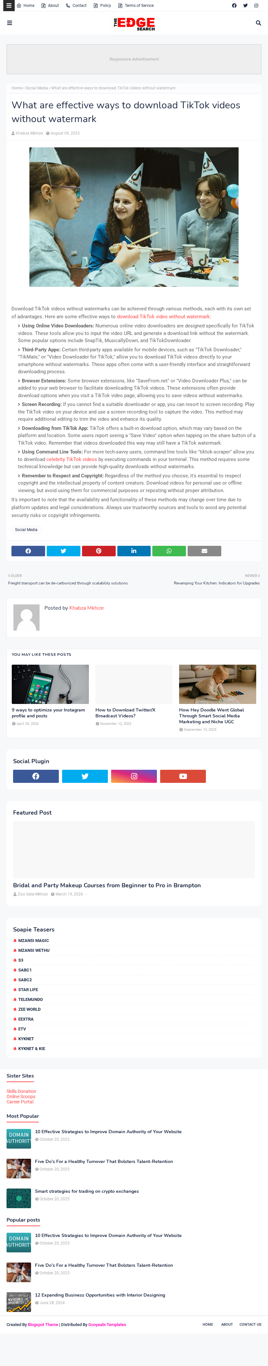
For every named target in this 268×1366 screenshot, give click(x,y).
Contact (80, 5)
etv (22, 1028)
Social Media (36, 88)
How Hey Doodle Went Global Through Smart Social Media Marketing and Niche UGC (211, 716)
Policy (105, 5)
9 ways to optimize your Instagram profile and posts (48, 713)
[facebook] (234, 5)
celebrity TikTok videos (71, 459)
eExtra (26, 1019)
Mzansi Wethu (34, 950)
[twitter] (245, 5)
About (53, 5)
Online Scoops (21, 1096)
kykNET (26, 1038)
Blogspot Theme (43, 1324)
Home (29, 5)
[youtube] (183, 776)
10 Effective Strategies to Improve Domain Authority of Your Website (108, 1132)
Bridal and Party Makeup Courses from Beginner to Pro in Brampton (107, 885)
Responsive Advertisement (134, 59)
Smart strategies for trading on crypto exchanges (87, 1191)
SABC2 (25, 979)
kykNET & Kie (31, 1048)
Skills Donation (21, 1091)
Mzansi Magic (33, 940)
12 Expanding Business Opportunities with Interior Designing (100, 1295)
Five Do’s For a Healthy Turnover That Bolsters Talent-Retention (104, 1162)
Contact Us (250, 1324)
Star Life (28, 989)
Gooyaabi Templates (107, 1324)
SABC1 (25, 970)
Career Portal (20, 1101)
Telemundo (30, 999)
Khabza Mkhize (29, 133)
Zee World (29, 1009)
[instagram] (256, 5)
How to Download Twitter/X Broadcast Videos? (125, 713)
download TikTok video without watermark (163, 317)
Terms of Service (139, 5)
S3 (20, 960)
